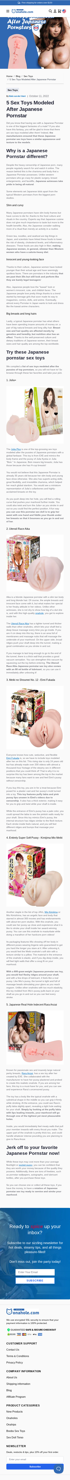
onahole (39, 613)
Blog (18, 76)
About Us (11, 1377)
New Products (14, 1411)
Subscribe (35, 1280)
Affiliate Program (16, 1396)
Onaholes (12, 1418)
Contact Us (12, 1349)
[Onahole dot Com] (22, 11)
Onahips (11, 1424)
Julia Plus (16, 449)
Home (9, 76)
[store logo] (22, 1312)
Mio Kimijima (51, 912)
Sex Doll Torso (14, 1437)
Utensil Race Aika (20, 623)
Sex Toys (28, 76)
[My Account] (55, 11)
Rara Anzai (27, 1073)
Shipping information (18, 1384)
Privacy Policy (14, 1362)
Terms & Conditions (17, 1356)
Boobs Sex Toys (15, 1431)
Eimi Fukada (12, 758)
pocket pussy (25, 1165)
